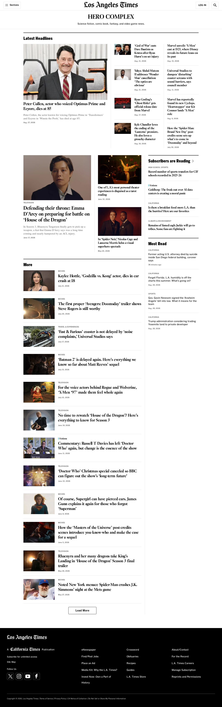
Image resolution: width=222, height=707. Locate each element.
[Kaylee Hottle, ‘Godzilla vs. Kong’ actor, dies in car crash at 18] (39, 280)
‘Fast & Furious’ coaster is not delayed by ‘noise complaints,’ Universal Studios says (95, 334)
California (153, 203)
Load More (82, 610)
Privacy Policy (60, 699)
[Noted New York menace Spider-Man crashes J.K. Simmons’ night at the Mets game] (39, 589)
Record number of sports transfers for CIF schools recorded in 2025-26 (173, 174)
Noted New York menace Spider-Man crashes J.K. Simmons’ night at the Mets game (97, 587)
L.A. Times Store (136, 677)
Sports (152, 294)
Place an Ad (88, 663)
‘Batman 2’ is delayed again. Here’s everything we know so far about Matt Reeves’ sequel (97, 362)
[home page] (111, 4)
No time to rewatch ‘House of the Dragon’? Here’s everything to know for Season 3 (98, 418)
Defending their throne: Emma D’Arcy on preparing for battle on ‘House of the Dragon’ (56, 214)
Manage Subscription (184, 670)
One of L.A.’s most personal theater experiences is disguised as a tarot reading (118, 191)
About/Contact (180, 650)
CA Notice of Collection (77, 699)
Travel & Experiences (68, 327)
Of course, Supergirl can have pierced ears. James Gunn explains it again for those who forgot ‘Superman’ (97, 504)
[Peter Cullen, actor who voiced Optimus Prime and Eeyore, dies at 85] (65, 72)
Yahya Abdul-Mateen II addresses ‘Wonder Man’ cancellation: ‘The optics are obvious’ (146, 78)
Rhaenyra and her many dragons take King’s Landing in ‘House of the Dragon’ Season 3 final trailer (96, 561)
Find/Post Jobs (90, 656)
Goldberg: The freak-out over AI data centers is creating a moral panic (170, 192)
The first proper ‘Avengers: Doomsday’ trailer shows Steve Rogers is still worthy (99, 306)
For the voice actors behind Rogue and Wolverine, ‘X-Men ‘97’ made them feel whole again (97, 390)
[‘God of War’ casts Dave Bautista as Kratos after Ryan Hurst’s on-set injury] (122, 49)
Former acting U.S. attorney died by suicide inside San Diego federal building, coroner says (172, 257)
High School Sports (158, 167)
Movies (61, 271)
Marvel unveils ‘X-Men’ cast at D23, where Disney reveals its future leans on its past (182, 51)
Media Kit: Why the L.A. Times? (99, 670)
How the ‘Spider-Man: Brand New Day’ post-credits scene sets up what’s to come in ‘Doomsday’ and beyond (182, 135)
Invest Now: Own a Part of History (96, 680)
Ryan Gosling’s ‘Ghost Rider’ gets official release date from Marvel (145, 105)
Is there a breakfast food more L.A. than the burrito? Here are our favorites (171, 210)
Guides (130, 670)
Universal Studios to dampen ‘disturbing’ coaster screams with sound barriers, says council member (179, 78)
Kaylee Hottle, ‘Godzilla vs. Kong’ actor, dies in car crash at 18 (98, 278)
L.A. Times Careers (183, 663)
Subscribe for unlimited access (22, 657)
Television (28, 203)
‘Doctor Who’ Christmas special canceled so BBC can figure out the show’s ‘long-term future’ (97, 473)
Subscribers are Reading (169, 160)
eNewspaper (89, 650)
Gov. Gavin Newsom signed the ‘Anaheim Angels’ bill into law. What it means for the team (172, 301)
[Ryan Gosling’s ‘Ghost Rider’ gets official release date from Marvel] (122, 103)
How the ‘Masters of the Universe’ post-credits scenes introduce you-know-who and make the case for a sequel (98, 532)
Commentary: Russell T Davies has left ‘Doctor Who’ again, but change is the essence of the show (97, 446)
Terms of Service (46, 699)
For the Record (180, 656)
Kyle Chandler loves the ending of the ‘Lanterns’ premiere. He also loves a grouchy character (146, 132)
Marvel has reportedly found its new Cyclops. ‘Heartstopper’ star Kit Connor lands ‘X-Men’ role (181, 106)
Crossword (133, 650)
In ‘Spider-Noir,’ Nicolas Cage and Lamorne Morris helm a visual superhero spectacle (118, 243)
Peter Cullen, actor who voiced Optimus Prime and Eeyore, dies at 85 (64, 106)
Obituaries (132, 656)
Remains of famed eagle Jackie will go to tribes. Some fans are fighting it (171, 227)
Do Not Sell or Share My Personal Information (107, 699)
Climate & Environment (159, 221)
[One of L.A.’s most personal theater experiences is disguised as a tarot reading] (119, 169)
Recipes (131, 663)
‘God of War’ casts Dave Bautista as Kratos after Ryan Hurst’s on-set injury (146, 51)
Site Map (11, 662)
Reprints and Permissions (186, 677)
